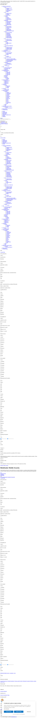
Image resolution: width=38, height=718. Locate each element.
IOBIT (1, 641)
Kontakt (3, 115)
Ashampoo (2, 399)
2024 (1, 387)
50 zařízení (2, 484)
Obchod (3, 111)
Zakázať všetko (18, 711)
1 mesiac (1, 337)
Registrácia (2, 123)
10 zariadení (2, 363)
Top (1, 472)
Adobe (1, 397)
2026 (1, 391)
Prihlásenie (6, 123)
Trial (1, 278)
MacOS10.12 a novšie (3, 327)
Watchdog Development (4, 434)
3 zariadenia (2, 594)
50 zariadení (2, 372)
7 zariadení (2, 376)
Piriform (1, 428)
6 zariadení (2, 374)
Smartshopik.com (14, 716)
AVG (1, 404)
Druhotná (1, 270)
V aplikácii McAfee (3, 289)
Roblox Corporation (3, 430)
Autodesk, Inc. (2, 401)
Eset (1, 410)
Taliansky (1, 301)
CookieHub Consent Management (20, 714)
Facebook (1, 691)
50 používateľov (3, 257)
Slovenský (2, 312)
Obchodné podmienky (10, 681)
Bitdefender (2, 406)
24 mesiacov (2, 342)
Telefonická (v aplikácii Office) (5, 287)
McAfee (1, 419)
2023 (1, 384)
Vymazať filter (2, 252)
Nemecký (1, 306)
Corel (1, 408)
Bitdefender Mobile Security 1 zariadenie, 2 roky (8, 673)
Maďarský (2, 304)
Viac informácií (6, 708)
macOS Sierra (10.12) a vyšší (5, 325)
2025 (1, 389)
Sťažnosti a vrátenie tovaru (6, 114)
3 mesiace (1, 344)
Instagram (5, 691)
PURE (1, 276)
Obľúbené (4, 116)
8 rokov (1, 353)
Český (1, 297)
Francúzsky (2, 299)
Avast (1, 628)
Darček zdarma (4, 141)
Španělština (2, 314)
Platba (8, 695)
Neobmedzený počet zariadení (5, 378)
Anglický (1, 295)
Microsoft (1, 421)
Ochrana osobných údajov (18, 681)
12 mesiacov (2, 564)
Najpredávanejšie (3, 473)
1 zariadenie (2, 361)
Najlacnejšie (2, 475)
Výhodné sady (4, 112)
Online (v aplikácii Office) (4, 511)
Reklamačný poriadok (26, 681)
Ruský (1, 310)
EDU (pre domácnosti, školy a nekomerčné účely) (8, 272)
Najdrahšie (2, 474)
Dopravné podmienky (3, 695)
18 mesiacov (2, 340)
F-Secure (1, 412)
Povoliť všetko (8, 711)
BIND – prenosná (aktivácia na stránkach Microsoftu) (8, 284)
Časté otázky (4, 113)
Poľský (1, 308)
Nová (1, 274)
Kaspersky (2, 417)
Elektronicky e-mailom (4, 264)
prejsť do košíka (2, 137)
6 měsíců (1, 351)
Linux (1, 323)
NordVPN (2, 423)
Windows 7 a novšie (3, 331)
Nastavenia (29, 711)
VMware (1, 432)
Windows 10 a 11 (3, 329)
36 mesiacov (2, 348)
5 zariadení (2, 370)
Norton (1, 425)
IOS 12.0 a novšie (3, 547)
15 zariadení (2, 365)
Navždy (1, 355)
